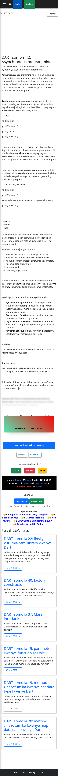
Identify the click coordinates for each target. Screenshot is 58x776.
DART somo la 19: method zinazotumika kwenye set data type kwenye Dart (29, 687)
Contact (41, 772)
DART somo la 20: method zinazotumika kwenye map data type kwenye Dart (26, 725)
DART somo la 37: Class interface (23, 616)
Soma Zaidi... (13, 567)
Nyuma (22, 454)
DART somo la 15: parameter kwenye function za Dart (28, 650)
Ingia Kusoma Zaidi (29, 428)
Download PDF (23, 486)
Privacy (32, 772)
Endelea (35, 454)
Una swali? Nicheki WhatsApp (29, 445)
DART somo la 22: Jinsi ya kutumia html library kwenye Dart (28, 543)
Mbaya (29, 470)
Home (16, 772)
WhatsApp (36, 501)
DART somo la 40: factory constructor (25, 582)
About (24, 772)
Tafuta (52, 13)
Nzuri (16, 470)
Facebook (21, 501)
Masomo (40, 483)
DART (26, 483)
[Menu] (4, 4)
